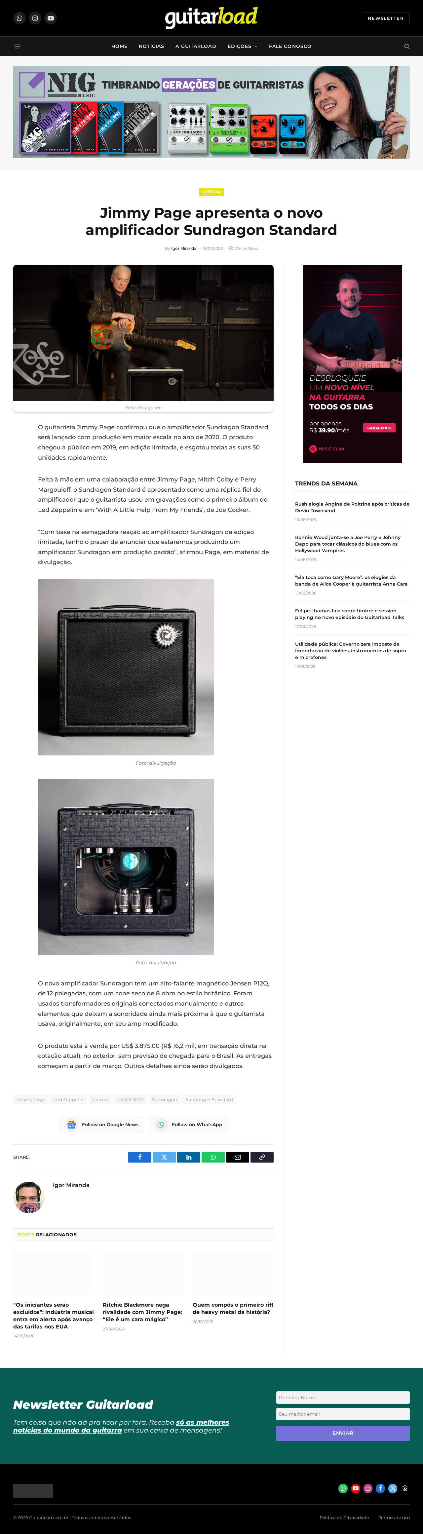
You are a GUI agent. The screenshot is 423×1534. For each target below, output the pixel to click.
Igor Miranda (183, 248)
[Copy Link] (19, 511)
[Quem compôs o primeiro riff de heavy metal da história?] (233, 1273)
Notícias (151, 46)
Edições (240, 46)
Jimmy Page (31, 1099)
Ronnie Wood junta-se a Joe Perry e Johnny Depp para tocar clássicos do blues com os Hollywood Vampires (348, 544)
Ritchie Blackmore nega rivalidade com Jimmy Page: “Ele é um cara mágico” (142, 1312)
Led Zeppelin (69, 1099)
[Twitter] (19, 461)
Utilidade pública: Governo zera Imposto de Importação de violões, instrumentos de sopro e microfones (350, 650)
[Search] (406, 46)
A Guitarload (195, 46)
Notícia (211, 191)
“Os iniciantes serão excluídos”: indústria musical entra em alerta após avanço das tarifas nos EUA (53, 1315)
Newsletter (386, 18)
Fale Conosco (290, 46)
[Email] (19, 477)
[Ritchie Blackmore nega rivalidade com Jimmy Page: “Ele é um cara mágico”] (143, 1273)
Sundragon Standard (209, 1099)
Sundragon (164, 1099)
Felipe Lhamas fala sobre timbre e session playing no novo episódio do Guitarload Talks (349, 614)
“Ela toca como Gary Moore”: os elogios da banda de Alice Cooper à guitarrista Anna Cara (351, 580)
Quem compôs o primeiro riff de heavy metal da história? (233, 1308)
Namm (100, 1099)
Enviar (342, 1433)
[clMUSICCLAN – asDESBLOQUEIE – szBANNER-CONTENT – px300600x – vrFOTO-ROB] (352, 461)
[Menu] (17, 46)
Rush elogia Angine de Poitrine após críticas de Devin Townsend (352, 507)
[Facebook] (19, 444)
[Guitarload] (211, 18)
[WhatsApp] (19, 494)
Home (119, 46)
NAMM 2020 (130, 1099)
